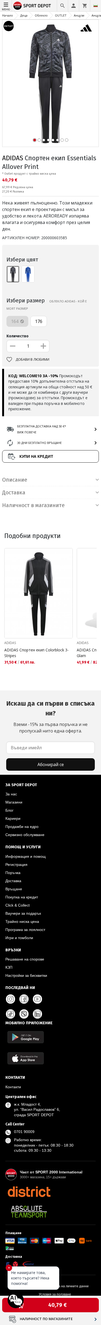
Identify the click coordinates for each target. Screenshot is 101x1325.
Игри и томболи (19, 938)
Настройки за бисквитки (26, 975)
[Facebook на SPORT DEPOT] (24, 999)
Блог (9, 810)
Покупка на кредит (21, 897)
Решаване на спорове (24, 959)
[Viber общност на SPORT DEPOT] (24, 1014)
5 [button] (53, 140)
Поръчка (12, 872)
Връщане (13, 889)
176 (38, 321)
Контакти (13, 1087)
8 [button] (66, 140)
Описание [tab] (14, 479)
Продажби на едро (22, 826)
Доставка (13, 881)
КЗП (8, 967)
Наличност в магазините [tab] (33, 505)
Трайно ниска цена (22, 921)
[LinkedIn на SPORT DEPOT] (37, 1014)
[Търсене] (62, 5)
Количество (17, 336)
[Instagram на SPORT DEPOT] (10, 999)
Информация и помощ (25, 856)
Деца (23, 15)
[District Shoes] (29, 1191)
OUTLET (61, 15)
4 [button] (48, 140)
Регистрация (16, 864)
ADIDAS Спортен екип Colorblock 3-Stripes (36, 652)
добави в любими (32, 359)
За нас (11, 794)
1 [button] (34, 140)
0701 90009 (24, 1131)
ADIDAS (12, 158)
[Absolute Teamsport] (29, 1211)
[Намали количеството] (12, 346)
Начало (7, 15)
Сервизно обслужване (24, 835)
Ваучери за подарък (23, 913)
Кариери (12, 818)
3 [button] (44, 140)
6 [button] (57, 140)
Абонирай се (50, 764)
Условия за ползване (55, 1294)
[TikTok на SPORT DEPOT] (10, 1014)
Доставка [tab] (13, 492)
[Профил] (73, 5)
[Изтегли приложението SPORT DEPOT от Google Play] (25, 1037)
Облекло (41, 15)
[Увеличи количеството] (43, 346)
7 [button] (62, 140)
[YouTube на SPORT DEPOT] (37, 999)
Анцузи (79, 15)
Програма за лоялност (25, 929)
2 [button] (39, 140)
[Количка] (84, 5)
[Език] (95, 5)
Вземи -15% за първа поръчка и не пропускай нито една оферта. (50, 717)
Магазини (13, 802)
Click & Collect (17, 905)
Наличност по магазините (46, 1319)
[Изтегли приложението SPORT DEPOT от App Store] (25, 1058)
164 (15, 321)
